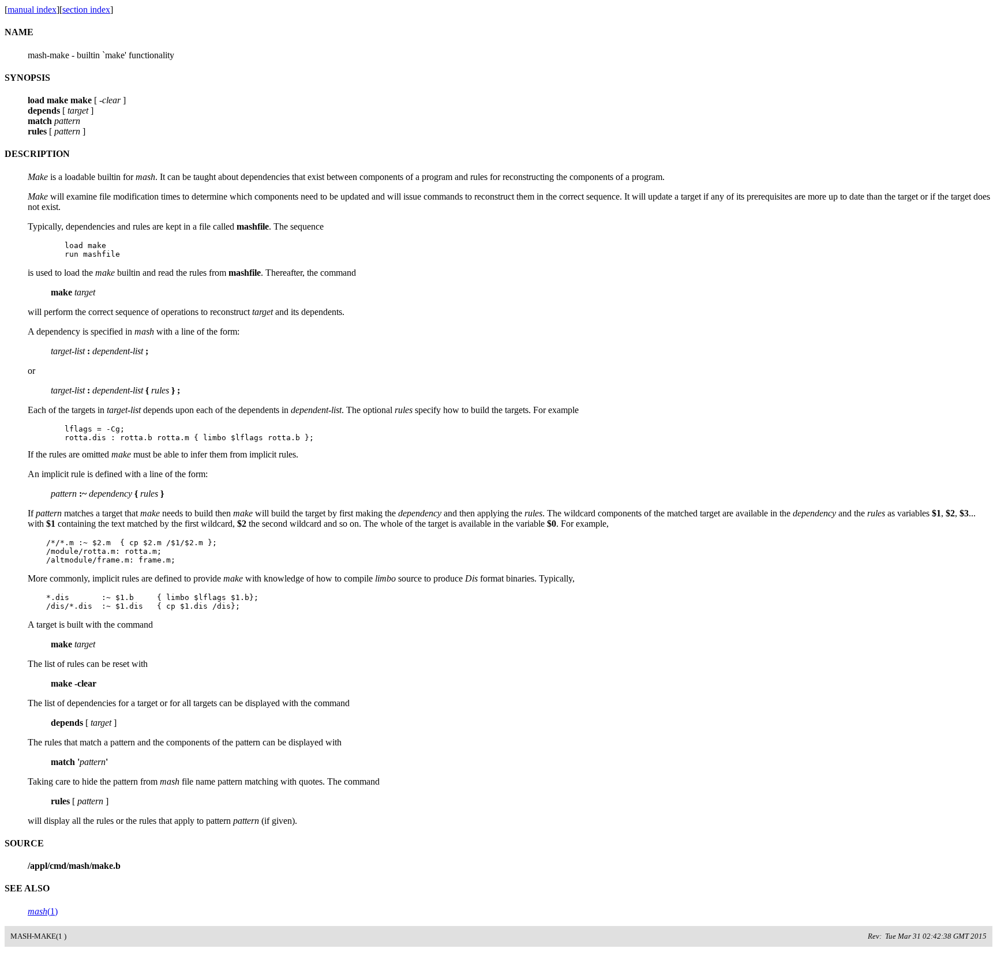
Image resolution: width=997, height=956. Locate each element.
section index (86, 9)
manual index (32, 9)
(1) (43, 911)
